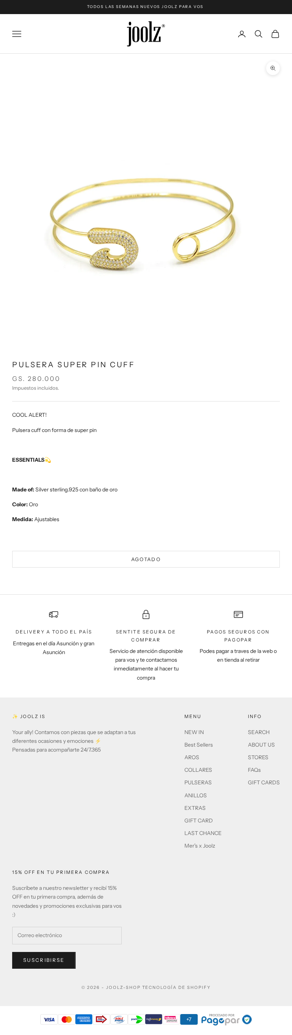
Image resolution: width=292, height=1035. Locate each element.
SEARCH (259, 732)
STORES (258, 757)
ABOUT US (261, 744)
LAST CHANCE (203, 833)
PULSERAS (198, 782)
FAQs (254, 769)
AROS (191, 757)
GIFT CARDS (264, 782)
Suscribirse (44, 960)
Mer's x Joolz (199, 845)
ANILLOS (195, 795)
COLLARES (198, 769)
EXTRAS (195, 808)
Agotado (146, 559)
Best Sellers (198, 744)
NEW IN (194, 732)
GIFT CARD (198, 820)
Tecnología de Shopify (176, 987)
